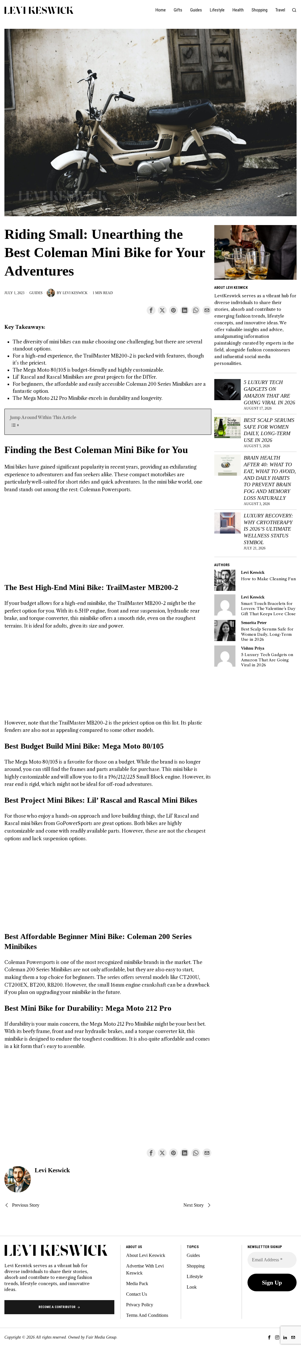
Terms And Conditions (147, 1315)
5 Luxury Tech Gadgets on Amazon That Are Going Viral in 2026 (269, 392)
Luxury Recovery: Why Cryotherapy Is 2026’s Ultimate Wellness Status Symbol (268, 529)
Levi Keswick (75, 293)
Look (192, 1287)
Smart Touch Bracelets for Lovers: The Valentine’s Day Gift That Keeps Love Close (268, 608)
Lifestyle (195, 1276)
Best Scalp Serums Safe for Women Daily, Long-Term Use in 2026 (269, 430)
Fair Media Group (101, 1337)
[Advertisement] (107, 541)
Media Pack (137, 1283)
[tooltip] (151, 310)
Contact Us (136, 1294)
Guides (36, 293)
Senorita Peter (254, 622)
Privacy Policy (139, 1304)
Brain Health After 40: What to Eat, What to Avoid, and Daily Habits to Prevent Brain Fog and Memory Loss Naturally (270, 478)
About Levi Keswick (145, 1255)
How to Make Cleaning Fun (268, 578)
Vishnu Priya (252, 648)
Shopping (196, 1265)
